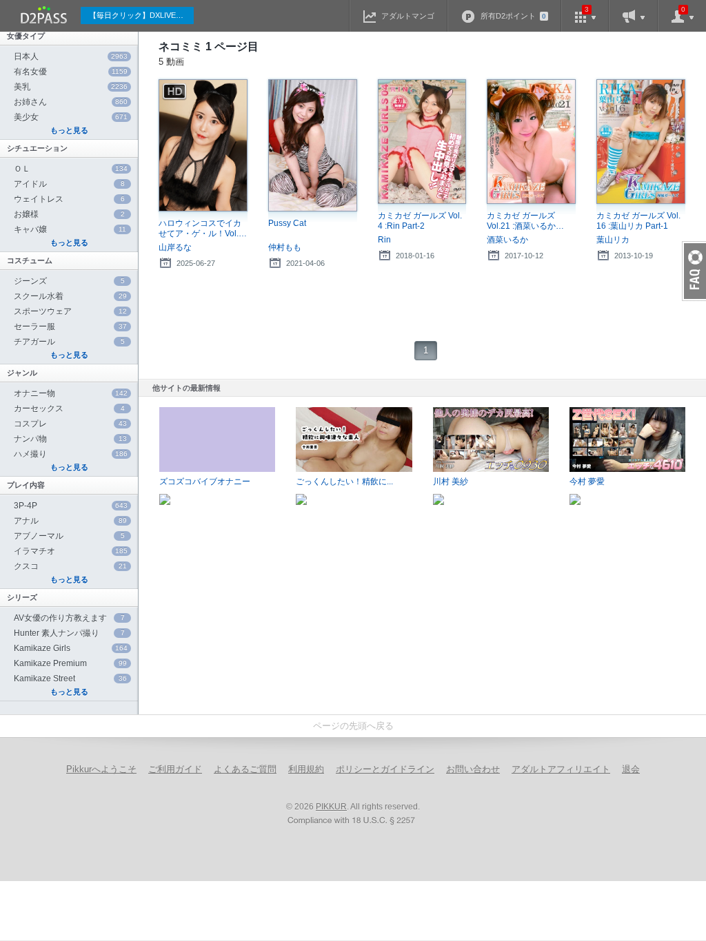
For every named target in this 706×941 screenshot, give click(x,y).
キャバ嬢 (70, 229)
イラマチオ (71, 551)
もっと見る (69, 130)
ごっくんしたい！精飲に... (344, 481)
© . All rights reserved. (353, 806)
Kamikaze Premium (70, 663)
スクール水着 (70, 296)
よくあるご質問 (245, 769)
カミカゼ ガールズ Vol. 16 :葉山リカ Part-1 (638, 221)
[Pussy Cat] (312, 145)
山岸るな (175, 247)
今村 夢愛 (587, 481)
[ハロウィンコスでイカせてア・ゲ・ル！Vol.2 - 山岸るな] (203, 145)
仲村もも (284, 247)
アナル (70, 521)
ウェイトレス (69, 199)
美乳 (71, 87)
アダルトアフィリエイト (561, 769)
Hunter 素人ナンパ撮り (69, 633)
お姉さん (71, 102)
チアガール (69, 342)
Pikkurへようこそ (101, 769)
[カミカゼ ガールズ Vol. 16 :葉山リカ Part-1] (640, 141)
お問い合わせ (473, 769)
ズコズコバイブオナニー (204, 481)
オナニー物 (71, 393)
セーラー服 (70, 326)
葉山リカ (612, 240)
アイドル (69, 184)
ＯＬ (71, 169)
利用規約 (306, 769)
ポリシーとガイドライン (385, 769)
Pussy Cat (287, 223)
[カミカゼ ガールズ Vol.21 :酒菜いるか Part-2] (531, 141)
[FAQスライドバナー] (694, 271)
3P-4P (71, 505)
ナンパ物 (70, 439)
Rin (384, 240)
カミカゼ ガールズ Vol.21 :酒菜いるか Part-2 (521, 221)
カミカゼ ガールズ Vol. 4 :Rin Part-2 (420, 221)
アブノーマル (69, 536)
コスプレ (70, 423)
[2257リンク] (353, 821)
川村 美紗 (450, 481)
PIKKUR (331, 806)
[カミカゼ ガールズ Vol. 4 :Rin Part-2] (422, 141)
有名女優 (71, 71)
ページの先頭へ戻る (353, 726)
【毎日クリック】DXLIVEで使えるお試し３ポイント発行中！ (141, 15)
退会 (631, 769)
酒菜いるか (507, 240)
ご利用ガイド (175, 769)
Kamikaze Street (70, 678)
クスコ (70, 566)
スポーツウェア (70, 311)
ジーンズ (69, 281)
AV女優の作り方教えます (69, 618)
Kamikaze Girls (71, 648)
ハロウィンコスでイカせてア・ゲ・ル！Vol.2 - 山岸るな (201, 228)
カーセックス (69, 408)
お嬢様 (69, 214)
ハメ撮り (71, 454)
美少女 (71, 117)
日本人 (71, 56)
